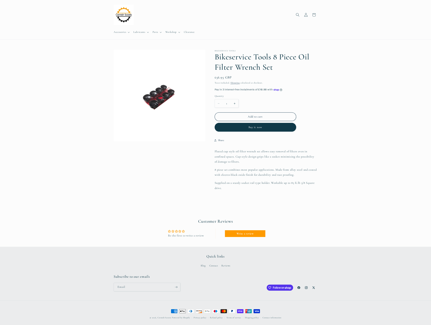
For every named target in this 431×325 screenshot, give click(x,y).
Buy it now (255, 127)
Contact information (271, 317)
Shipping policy (252, 317)
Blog (203, 265)
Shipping (235, 82)
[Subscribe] (176, 287)
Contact (213, 265)
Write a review (245, 233)
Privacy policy (200, 317)
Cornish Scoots (164, 317)
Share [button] (221, 140)
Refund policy (216, 317)
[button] (121, 32)
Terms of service (233, 317)
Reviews (225, 265)
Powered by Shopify (181, 317)
